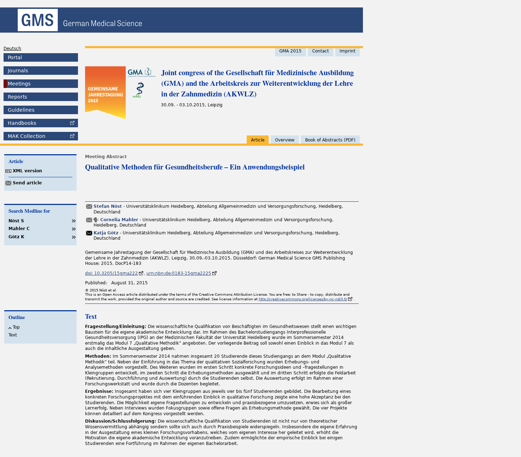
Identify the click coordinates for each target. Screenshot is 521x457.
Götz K (16, 236)
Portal (15, 57)
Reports (17, 97)
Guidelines (21, 110)
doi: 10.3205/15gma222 (111, 273)
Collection (26, 136)
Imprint (347, 51)
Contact (320, 51)
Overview (285, 140)
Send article (27, 182)
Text (13, 335)
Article (257, 140)
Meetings (19, 84)
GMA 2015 (290, 51)
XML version (27, 170)
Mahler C (19, 228)
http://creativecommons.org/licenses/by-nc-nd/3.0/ (303, 299)
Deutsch (12, 48)
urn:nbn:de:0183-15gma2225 (178, 273)
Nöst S (16, 220)
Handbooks (22, 123)
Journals (18, 70)
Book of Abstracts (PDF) (330, 140)
